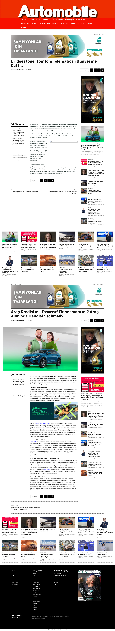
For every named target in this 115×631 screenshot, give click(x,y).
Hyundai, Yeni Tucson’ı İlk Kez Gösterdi (95, 182)
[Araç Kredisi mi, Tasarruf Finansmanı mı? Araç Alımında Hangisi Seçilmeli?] (92, 134)
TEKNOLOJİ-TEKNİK (44, 23)
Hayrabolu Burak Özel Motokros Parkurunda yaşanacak (95, 221)
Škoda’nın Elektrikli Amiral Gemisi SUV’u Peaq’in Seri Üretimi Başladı (86, 269)
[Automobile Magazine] (57, 9)
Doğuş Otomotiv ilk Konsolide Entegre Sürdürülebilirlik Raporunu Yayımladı (94, 211)
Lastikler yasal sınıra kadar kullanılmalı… (25, 192)
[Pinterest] (99, 70)
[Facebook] (91, 70)
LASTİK (62, 23)
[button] (97, 20)
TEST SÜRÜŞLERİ (69, 20)
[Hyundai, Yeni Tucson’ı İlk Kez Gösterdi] (84, 183)
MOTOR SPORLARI (71, 23)
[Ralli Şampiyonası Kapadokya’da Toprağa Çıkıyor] (84, 191)
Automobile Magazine (18, 69)
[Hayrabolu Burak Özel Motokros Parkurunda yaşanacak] (84, 221)
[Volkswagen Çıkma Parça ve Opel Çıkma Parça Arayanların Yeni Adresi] (84, 162)
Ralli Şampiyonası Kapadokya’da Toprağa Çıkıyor (95, 191)
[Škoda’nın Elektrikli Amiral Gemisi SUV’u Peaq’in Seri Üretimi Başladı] (86, 260)
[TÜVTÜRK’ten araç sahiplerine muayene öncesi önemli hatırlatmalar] (67, 260)
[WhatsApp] (102, 70)
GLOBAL (38, 20)
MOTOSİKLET (81, 23)
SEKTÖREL (34, 23)
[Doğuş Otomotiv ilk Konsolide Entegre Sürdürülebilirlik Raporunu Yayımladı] (84, 210)
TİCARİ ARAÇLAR (81, 20)
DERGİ (89, 23)
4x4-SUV (90, 180)
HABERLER (23, 20)
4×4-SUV (32, 20)
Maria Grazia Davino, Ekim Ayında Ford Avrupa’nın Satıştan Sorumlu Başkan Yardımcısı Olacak (96, 173)
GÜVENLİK (55, 23)
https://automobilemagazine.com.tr (19, 157)
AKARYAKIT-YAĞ (25, 23)
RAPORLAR (23, 27)
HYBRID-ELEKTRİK (58, 20)
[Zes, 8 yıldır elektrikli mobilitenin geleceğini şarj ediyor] (84, 201)
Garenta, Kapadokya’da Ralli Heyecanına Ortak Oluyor (47, 269)
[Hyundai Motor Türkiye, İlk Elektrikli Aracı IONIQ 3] (105, 260)
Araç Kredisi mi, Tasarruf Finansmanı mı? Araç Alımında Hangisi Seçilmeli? (19, 133)
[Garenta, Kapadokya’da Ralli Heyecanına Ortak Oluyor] (48, 260)
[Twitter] (95, 70)
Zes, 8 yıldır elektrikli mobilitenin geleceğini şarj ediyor (95, 201)
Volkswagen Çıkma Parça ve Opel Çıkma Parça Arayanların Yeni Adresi (19, 142)
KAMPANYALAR (47, 20)
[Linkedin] (18, 159)
